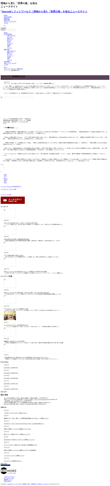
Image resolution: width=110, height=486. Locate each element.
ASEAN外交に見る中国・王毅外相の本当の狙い (17, 239)
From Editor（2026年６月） (11, 367)
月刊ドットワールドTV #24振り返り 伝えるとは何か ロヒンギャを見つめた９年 (26, 292)
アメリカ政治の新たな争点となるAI (13, 255)
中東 (8, 46)
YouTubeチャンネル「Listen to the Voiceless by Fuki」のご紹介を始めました (24, 423)
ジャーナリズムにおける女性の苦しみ (11, 186)
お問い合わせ (7, 481)
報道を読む (7, 18)
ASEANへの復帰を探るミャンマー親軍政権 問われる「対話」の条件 (23, 402)
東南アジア (10, 38)
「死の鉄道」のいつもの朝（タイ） (13, 401)
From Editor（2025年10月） (11, 378)
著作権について (8, 479)
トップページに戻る (6, 194)
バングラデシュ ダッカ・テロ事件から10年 (16, 308)
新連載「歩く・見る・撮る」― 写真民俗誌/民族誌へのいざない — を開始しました (26, 418)
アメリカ (9, 37)
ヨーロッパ (10, 43)
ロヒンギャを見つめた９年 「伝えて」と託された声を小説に (21, 223)
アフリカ (9, 48)
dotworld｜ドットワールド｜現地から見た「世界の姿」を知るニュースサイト (29, 484)
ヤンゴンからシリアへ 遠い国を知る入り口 (16, 325)
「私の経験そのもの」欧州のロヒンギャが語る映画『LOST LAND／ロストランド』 (26, 357)
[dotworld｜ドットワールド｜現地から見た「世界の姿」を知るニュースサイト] (44, 11)
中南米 (9, 45)
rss (4, 25)
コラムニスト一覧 (9, 478)
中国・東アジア (11, 35)
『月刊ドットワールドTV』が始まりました (15, 413)
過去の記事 (4, 391)
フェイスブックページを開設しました (14, 455)
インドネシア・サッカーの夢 (8, 189)
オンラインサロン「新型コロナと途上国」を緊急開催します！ (21, 445)
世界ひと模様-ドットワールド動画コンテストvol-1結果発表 (20, 450)
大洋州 (9, 41)
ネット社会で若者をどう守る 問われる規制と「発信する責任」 (21, 398)
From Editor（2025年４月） (11, 389)
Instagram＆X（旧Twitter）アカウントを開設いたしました (19, 439)
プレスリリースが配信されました (13, 461)
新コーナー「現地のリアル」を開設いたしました (17, 434)
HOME (5, 15)
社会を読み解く (8, 17)
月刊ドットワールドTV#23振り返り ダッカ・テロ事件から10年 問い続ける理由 (25, 271)
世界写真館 (7, 20)
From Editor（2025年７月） (11, 383)
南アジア (9, 40)
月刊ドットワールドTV (10, 21)
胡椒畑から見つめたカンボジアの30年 (14, 341)
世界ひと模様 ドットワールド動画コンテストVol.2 (17, 429)
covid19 (6, 23)
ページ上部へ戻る (5, 465)
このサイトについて (9, 476)
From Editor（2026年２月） (11, 373)
